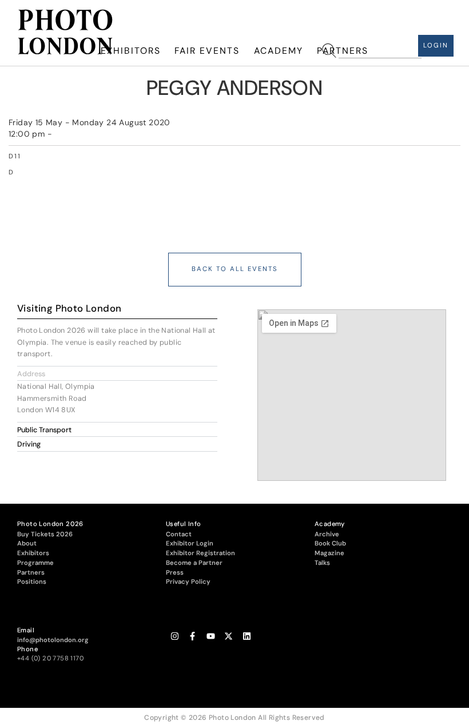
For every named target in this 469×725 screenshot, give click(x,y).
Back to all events (235, 269)
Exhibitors (131, 51)
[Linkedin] (247, 636)
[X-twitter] (228, 636)
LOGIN (435, 45)
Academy (278, 51)
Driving (29, 444)
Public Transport (44, 430)
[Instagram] (175, 636)
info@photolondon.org (53, 640)
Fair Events (207, 51)
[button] (117, 374)
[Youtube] (211, 636)
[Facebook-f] (192, 636)
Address (31, 374)
